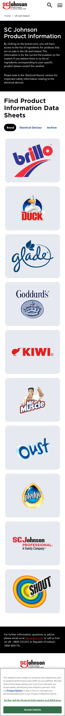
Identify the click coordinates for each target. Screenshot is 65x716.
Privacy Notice (14, 690)
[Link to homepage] (15, 5)
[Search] (49, 5)
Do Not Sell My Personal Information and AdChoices (32, 700)
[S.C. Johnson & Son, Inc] (32, 664)
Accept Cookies (32, 709)
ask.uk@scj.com (34, 638)
